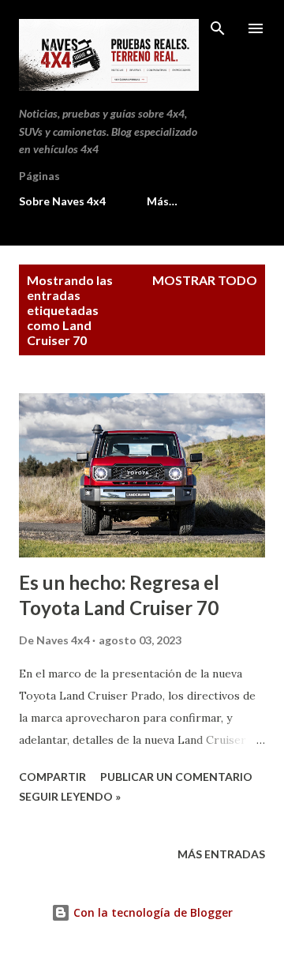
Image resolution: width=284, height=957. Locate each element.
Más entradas (221, 854)
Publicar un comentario (176, 776)
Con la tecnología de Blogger (151, 912)
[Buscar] (217, 28)
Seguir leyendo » (70, 796)
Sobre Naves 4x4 (62, 201)
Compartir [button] (52, 776)
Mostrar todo (204, 279)
